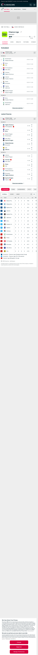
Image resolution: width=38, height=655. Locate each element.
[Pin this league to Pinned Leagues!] (21, 32)
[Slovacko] (5, 244)
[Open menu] (34, 4)
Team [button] (5, 197)
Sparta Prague (9, 214)
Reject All (18, 647)
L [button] (24, 197)
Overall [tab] (4, 194)
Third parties (31, 630)
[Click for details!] (18, 59)
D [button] (21, 197)
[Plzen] (5, 238)
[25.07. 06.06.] (22, 36)
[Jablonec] (5, 217)
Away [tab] (18, 194)
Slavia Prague (9, 201)
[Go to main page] (9, 5)
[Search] (30, 4)
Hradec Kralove (9, 224)
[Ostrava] (5, 231)
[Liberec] (5, 211)
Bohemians (9, 234)
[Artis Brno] (5, 248)
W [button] (18, 197)
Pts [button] (36, 197)
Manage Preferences (19, 651)
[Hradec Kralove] (5, 224)
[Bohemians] (5, 234)
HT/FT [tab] (29, 189)
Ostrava (8, 231)
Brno (7, 221)
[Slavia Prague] (5, 201)
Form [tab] (13, 189)
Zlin (7, 251)
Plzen (7, 237)
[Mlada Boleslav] (5, 204)
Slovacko (8, 244)
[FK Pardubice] (5, 241)
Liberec (8, 211)
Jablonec (8, 217)
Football (7, 27)
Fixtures (26, 42)
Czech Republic (19, 27)
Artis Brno (9, 248)
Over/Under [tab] (21, 189)
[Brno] (5, 221)
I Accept (19, 642)
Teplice (8, 227)
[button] (34, 36)
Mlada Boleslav (9, 204)
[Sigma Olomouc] (5, 207)
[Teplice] (5, 228)
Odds (11, 42)
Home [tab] (11, 194)
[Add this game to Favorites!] (1, 59)
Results (18, 42)
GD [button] (32, 197)
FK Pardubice (9, 241)
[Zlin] (5, 251)
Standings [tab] (5, 189)
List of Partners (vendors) (9, 639)
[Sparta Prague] (5, 214)
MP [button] (15, 197)
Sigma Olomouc (9, 207)
